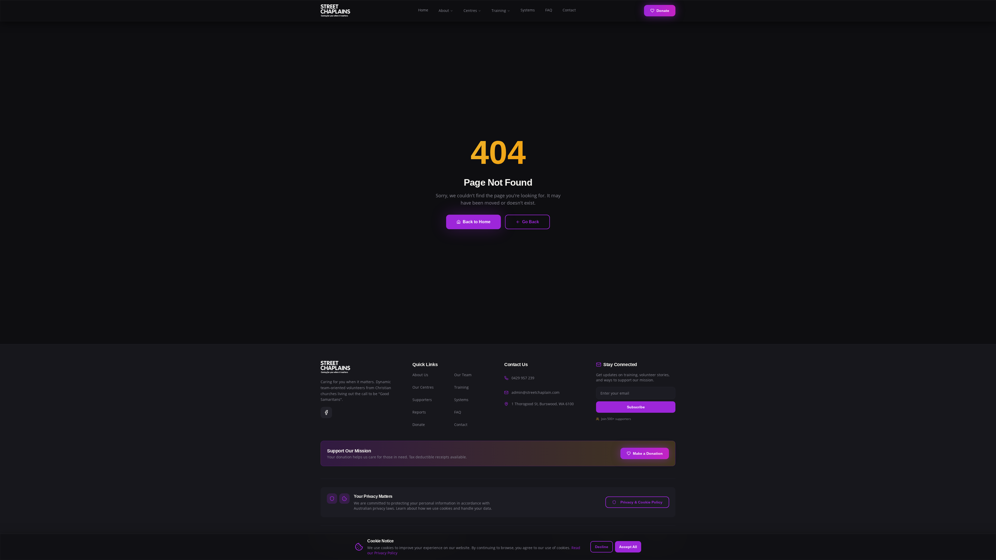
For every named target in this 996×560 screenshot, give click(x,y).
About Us (420, 374)
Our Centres (423, 387)
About (444, 10)
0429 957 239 (522, 377)
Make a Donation (648, 453)
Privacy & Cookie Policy (641, 502)
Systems (528, 10)
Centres (470, 10)
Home (423, 10)
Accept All (628, 547)
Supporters (422, 399)
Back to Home (476, 222)
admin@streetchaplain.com (535, 392)
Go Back (530, 222)
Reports (419, 412)
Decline (601, 547)
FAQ (548, 10)
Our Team (463, 374)
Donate (662, 11)
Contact (569, 10)
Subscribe (636, 407)
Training (499, 10)
